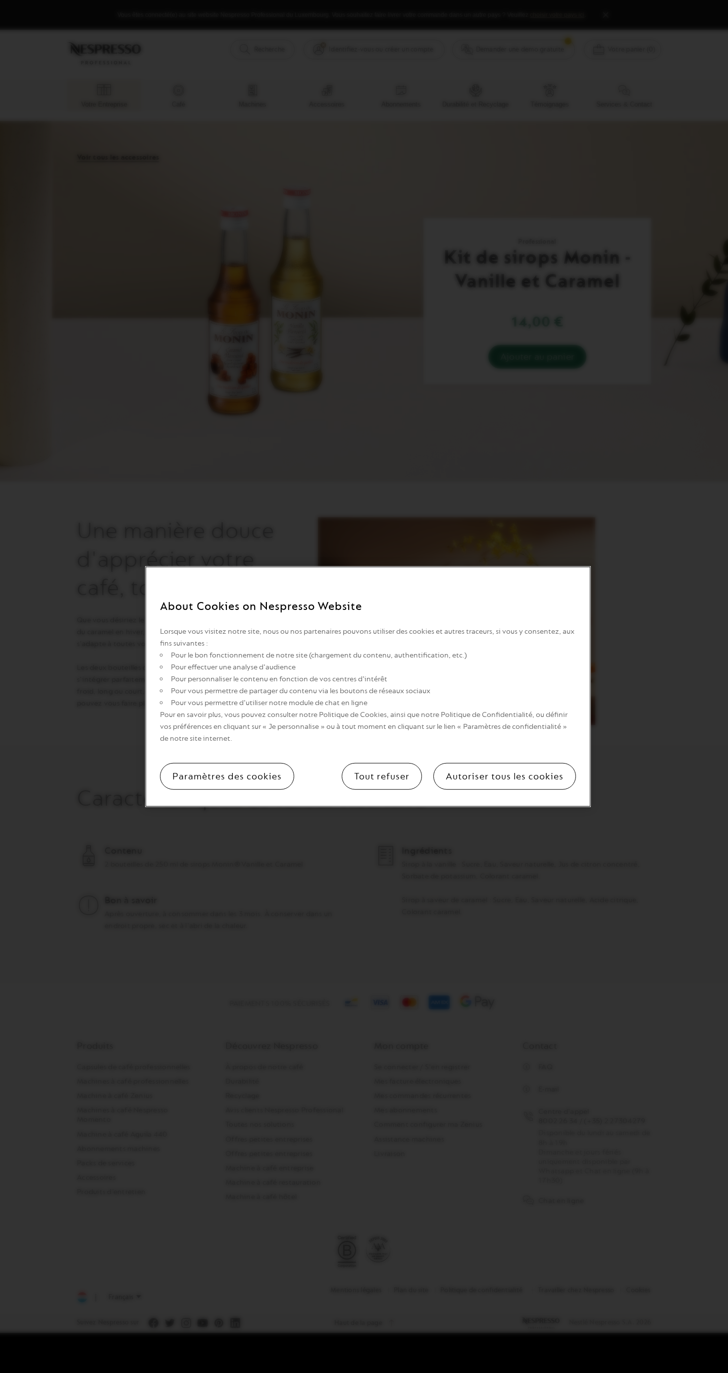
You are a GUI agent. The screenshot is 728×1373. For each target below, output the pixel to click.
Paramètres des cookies (227, 776)
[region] (368, 686)
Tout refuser (382, 776)
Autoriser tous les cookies (505, 776)
